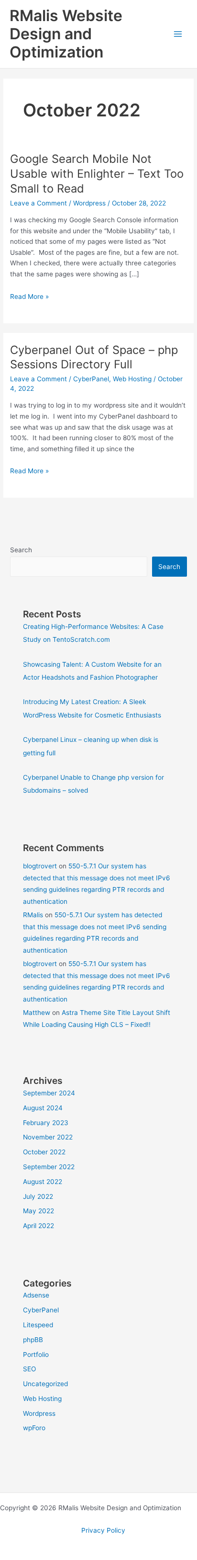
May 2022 (38, 1211)
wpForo (34, 1428)
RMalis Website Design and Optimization (66, 34)
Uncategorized (45, 1384)
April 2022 (38, 1226)
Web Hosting (132, 379)
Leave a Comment (38, 203)
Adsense (36, 1295)
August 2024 (43, 1108)
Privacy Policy (103, 1530)
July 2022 (38, 1196)
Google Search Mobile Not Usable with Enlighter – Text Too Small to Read (97, 173)
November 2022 (48, 1137)
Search (21, 550)
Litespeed (38, 1325)
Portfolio (36, 1354)
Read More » (29, 296)
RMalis (33, 915)
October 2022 (44, 1152)
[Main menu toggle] (178, 34)
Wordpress (89, 203)
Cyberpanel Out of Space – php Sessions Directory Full (94, 357)
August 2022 (42, 1181)
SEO (29, 1369)
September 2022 (49, 1167)
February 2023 (45, 1123)
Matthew (36, 1012)
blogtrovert (40, 866)
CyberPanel (91, 379)
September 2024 (49, 1093)
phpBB (33, 1340)
